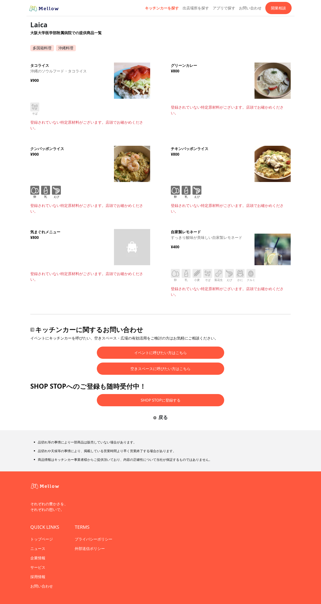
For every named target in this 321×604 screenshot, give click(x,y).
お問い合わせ (250, 8)
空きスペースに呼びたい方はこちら (160, 368)
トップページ (41, 539)
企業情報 (37, 558)
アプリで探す (224, 8)
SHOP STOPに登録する (160, 400)
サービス (37, 567)
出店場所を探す (196, 8)
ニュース (37, 548)
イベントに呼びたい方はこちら (160, 352)
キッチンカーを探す (162, 8)
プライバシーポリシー (93, 539)
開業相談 (278, 8)
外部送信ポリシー (90, 548)
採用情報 (37, 576)
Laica (38, 24)
